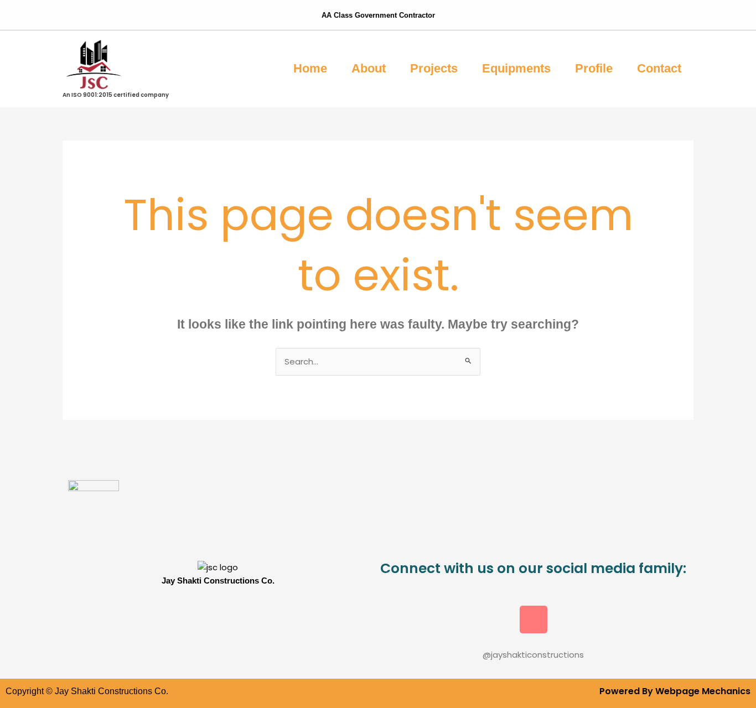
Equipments (516, 68)
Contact (659, 68)
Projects (434, 68)
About (368, 68)
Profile (594, 68)
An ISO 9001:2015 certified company (116, 95)
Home (310, 68)
